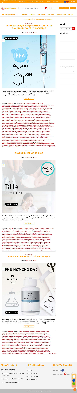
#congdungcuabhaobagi (36, 233)
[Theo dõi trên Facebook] (65, 2)
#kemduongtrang (30, 123)
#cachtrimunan (24, 105)
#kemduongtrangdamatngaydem (41, 126)
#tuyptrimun (24, 146)
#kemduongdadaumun (15, 119)
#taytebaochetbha (6, 140)
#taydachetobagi (18, 243)
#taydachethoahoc (6, 139)
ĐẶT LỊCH (70, 14)
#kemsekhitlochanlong (37, 128)
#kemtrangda (15, 129)
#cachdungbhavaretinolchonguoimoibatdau (11, 105)
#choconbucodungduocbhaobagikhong (42, 231)
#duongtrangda (44, 106)
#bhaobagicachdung (49, 228)
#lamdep (37, 131)
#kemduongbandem (28, 115)
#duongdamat (37, 106)
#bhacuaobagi (30, 228)
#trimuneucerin (5, 146)
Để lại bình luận (52, 146)
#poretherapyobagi (15, 236)
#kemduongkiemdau (6, 122)
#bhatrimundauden (39, 103)
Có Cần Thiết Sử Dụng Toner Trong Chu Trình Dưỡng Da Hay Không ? (66, 56)
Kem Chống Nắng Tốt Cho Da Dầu (67, 62)
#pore (9, 236)
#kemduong (17, 109)
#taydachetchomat (44, 137)
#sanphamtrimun (46, 134)
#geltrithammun (48, 108)
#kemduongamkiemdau (26, 114)
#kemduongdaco (5, 119)
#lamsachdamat (5, 132)
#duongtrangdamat (6, 108)
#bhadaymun (32, 103)
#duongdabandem (30, 106)
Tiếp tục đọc (29, 98)
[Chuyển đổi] (74, 72)
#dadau (48, 105)
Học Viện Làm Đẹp (61, 14)
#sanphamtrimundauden (28, 136)
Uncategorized (28, 23)
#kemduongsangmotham (7, 123)
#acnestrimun (23, 103)
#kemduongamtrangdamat (18, 115)
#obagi (50, 234)
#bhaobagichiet (5, 229)
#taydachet (50, 136)
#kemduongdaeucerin (24, 119)
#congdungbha (42, 105)
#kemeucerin (51, 126)
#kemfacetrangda (6, 128)
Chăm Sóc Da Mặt (65, 71)
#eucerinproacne (28, 108)
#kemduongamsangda (45, 114)
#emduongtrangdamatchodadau (18, 108)
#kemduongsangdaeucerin (48, 122)
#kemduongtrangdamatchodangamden (25, 126)
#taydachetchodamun (34, 137)
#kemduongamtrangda (7, 115)
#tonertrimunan (30, 145)
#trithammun (19, 146)
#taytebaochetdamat (29, 142)
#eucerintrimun (36, 108)
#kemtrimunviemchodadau (16, 131)
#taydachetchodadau (13, 137)
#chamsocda (36, 105)
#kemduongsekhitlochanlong (19, 123)
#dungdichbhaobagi (6, 234)
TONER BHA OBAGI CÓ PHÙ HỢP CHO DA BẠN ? (29, 256)
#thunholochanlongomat (41, 143)
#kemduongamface (16, 114)
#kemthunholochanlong (7, 129)
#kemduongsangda (23, 122)
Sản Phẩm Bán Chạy (65, 83)
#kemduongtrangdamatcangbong (9, 126)
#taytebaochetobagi (40, 246)
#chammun (30, 105)
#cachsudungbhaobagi (7, 231)
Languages (72, 1)
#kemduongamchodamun (31, 111)
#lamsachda (47, 131)
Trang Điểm (63, 74)
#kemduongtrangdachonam (20, 125)
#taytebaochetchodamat (39, 140)
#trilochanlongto (37, 145)
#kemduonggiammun (45, 120)
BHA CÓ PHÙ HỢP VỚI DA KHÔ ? (29, 153)
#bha (28, 103)
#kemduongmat (15, 122)
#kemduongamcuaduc (43, 111)
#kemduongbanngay (37, 115)
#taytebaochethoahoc (38, 142)
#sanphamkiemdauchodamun (8, 134)
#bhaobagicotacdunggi (14, 229)
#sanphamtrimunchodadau (17, 136)
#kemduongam (23, 109)
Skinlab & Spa (41, 14)
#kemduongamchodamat (20, 111)
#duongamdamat (22, 106)
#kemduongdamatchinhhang (44, 119)
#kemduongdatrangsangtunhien (17, 120)
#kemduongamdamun (45, 112)
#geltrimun (42, 108)
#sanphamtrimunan (6, 136)
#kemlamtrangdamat (14, 128)
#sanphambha (17, 132)
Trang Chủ (24, 14)
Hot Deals (62, 80)
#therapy (46, 246)
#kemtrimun (39, 129)
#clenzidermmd (11, 233)
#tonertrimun (23, 145)
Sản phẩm (32, 14)
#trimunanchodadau (50, 145)
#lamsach (42, 131)
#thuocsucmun (5, 145)
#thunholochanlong (21, 143)
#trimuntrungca (12, 146)
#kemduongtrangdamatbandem (44, 125)
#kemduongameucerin (7, 114)
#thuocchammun (50, 143)
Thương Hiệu (63, 86)
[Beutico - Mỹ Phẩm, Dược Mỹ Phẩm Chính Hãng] (8, 8)
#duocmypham (5, 106)
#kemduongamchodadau (42, 109)
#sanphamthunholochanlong (36, 134)
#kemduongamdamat (35, 112)
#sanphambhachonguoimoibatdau (27, 132)
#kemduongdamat (34, 119)
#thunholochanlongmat (30, 143)
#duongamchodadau (13, 106)
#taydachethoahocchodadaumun (18, 139)
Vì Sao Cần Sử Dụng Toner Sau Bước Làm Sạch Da (67, 50)
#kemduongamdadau (14, 112)
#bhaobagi (42, 228)
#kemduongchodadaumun (7, 117)
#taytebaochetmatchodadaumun (9, 143)
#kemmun (30, 128)
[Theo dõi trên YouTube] (67, 2)
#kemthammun (46, 128)
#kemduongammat (36, 114)
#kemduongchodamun (19, 117)
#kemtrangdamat (22, 129)
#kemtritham (24, 131)
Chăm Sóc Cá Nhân (65, 77)
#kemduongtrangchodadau (40, 123)
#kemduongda (27, 117)
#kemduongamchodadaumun (8, 111)
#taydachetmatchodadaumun (38, 139)
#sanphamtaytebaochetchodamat (22, 134)
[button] (64, 8)
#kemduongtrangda (50, 123)
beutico (34, 32)
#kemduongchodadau (47, 115)
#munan (11, 132)
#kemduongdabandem (35, 117)
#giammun (4, 109)
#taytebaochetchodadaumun (27, 140)
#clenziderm (5, 233)
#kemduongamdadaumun (25, 112)
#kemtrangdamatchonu (32, 129)
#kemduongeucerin (36, 120)
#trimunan (43, 145)
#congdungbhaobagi (26, 233)
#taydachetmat (28, 139)
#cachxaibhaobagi (23, 231)
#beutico (22, 228)
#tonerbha (11, 145)
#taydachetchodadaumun (24, 137)
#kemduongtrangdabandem (8, 125)
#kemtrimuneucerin (47, 129)
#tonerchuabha (17, 145)
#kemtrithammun (31, 131)
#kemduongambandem (32, 109)
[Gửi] (46, 8)
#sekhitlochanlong (38, 136)
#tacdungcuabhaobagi (13, 240)
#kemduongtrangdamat (32, 125)
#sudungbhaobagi (46, 239)
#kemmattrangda (23, 128)
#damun (52, 105)
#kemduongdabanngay (45, 117)
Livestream (51, 14)
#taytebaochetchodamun (7, 142)
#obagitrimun (5, 236)
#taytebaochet (48, 139)
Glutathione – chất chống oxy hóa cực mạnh (67, 38)
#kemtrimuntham (6, 131)
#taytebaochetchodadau (15, 140)
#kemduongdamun (6, 120)
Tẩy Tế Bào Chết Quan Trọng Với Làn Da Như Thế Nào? (67, 44)
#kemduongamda (6, 112)
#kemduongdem (28, 120)
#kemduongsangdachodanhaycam (34, 122)
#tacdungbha (45, 136)
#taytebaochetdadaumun (18, 142)
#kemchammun (10, 109)
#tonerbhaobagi (40, 248)
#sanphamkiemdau (39, 132)
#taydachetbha (5, 137)
